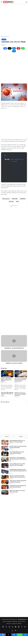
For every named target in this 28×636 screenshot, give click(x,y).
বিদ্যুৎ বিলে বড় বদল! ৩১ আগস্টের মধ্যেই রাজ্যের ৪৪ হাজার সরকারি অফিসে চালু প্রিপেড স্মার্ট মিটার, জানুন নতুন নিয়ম (18, 459)
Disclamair (9, 621)
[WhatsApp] (23, 48)
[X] (10, 48)
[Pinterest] (18, 48)
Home (3, 36)
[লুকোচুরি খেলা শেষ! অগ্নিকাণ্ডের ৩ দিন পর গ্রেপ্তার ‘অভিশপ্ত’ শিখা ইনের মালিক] (5, 492)
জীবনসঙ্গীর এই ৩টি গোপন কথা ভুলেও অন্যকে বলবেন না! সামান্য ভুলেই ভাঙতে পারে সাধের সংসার (20, 394)
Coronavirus (6, 198)
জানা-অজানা (7, 36)
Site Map (19, 623)
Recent (7, 436)
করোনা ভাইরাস (15, 198)
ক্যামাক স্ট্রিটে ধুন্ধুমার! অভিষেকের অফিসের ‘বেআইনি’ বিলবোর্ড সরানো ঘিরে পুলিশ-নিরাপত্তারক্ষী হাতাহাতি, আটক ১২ (18, 471)
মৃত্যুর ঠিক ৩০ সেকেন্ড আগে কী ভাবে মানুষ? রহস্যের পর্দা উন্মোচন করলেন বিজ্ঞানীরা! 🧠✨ (6, 380)
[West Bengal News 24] (8, 2)
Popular (21, 436)
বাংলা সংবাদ (12, 201)
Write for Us (9, 623)
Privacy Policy (14, 621)
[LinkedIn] (14, 48)
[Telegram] (14, 51)
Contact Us (14, 623)
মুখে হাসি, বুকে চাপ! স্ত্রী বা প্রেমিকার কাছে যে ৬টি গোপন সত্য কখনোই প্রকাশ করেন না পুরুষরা (7, 393)
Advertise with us (21, 621)
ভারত (18, 201)
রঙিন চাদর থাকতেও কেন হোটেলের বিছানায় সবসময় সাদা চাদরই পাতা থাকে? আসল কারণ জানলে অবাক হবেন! (21, 380)
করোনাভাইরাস (23, 198)
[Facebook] (5, 48)
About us (5, 621)
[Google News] (14, 206)
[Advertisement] (14, 19)
